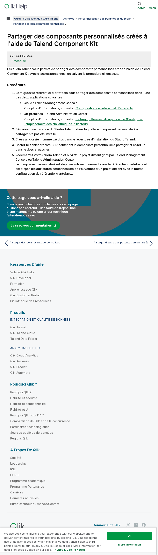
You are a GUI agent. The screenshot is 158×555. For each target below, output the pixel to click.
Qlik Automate (20, 372)
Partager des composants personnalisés (38, 23)
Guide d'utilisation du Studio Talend (36, 18)
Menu (152, 7)
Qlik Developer (20, 278)
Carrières (16, 492)
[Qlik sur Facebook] (144, 525)
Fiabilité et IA (19, 409)
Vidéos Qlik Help (22, 272)
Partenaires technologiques (29, 427)
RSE (13, 469)
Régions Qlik (19, 438)
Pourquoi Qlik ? (20, 392)
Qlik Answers (19, 361)
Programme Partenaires (27, 486)
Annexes (68, 18)
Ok (129, 535)
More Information (129, 544)
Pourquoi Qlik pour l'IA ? (27, 415)
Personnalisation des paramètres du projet (104, 18)
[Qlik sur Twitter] (128, 525)
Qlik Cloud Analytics (24, 355)
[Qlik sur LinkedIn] (136, 525)
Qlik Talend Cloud (22, 333)
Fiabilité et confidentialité (28, 403)
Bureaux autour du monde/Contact (34, 504)
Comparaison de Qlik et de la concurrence (40, 421)
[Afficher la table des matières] (8, 18)
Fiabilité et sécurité (23, 398)
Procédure (19, 61)
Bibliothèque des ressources (30, 301)
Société (15, 457)
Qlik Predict (18, 367)
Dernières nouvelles (24, 498)
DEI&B (14, 475)
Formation (17, 283)
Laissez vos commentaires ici (33, 225)
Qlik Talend (18, 327)
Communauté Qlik (106, 525)
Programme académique (27, 481)
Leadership (18, 463)
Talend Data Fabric (23, 338)
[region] (78, 541)
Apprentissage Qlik (23, 289)
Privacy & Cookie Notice (69, 549)
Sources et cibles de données (31, 432)
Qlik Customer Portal (25, 295)
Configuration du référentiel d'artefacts (104, 108)
